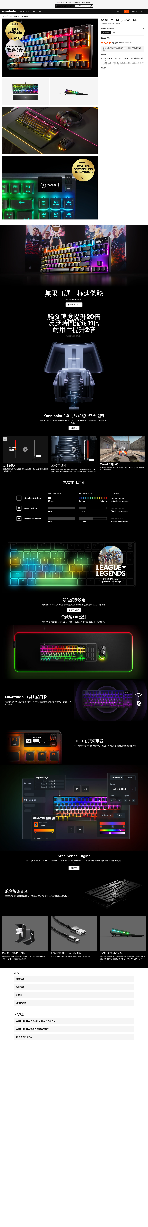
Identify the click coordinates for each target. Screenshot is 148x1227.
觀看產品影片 (75, 305)
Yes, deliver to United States (64, 6)
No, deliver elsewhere (83, 6)
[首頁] (10, 11)
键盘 (11, 16)
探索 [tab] (34, 11)
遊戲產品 (5, 16)
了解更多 (75, 428)
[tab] (118, 11)
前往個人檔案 (75, 610)
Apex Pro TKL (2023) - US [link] (22, 16)
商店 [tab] (21, 11)
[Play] (25, 449)
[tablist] (28, 11)
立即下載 (75, 868)
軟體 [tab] (27, 11)
